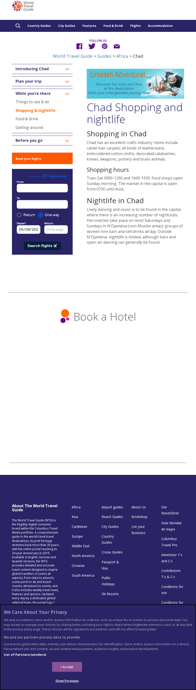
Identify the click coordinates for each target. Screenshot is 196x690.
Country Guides (39, 26)
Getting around (29, 127)
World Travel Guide (73, 56)
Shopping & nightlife (35, 110)
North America (83, 555)
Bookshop (139, 516)
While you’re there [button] (33, 94)
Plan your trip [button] (29, 81)
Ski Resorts (110, 594)
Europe (77, 536)
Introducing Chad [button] (32, 69)
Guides (104, 56)
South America (83, 575)
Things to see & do (32, 101)
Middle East (81, 546)
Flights (135, 26)
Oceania (78, 565)
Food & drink (27, 118)
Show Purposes (67, 680)
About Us (138, 507)
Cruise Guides (112, 552)
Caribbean (79, 526)
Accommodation (160, 26)
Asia (75, 516)
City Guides (66, 26)
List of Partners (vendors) (25, 654)
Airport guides (112, 507)
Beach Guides (112, 516)
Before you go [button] (29, 140)
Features (89, 26)
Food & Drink (113, 26)
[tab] (42, 69)
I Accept (67, 667)
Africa (122, 56)
